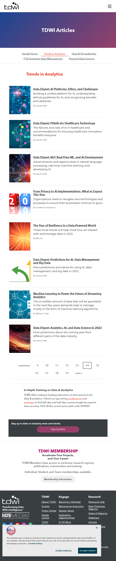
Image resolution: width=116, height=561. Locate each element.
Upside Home (30, 53)
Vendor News (66, 510)
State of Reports (98, 513)
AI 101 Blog (65, 522)
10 (46, 365)
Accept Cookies (87, 550)
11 (56, 365)
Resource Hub (96, 502)
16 (36, 373)
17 (46, 373)
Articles (92, 522)
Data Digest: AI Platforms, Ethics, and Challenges (65, 89)
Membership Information (58, 479)
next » (78, 373)
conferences (75, 398)
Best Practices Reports (96, 507)
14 (87, 365)
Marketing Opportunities (67, 516)
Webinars (93, 518)
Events (46, 506)
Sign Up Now (58, 429)
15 (97, 365)
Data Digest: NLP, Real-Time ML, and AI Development (68, 157)
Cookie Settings (63, 550)
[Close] (97, 528)
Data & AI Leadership (84, 53)
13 (77, 365)
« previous (24, 365)
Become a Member (70, 502)
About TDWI (49, 502)
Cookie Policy (35, 543)
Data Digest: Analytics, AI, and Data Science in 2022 (67, 327)
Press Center (49, 510)
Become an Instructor (71, 506)
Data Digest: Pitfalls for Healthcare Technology (64, 123)
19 (66, 373)
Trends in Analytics (54, 53)
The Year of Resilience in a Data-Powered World (64, 225)
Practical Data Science (81, 58)
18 (56, 373)
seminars (29, 402)
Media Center (45, 516)
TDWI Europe (46, 523)
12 (66, 365)
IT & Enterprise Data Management (43, 58)
